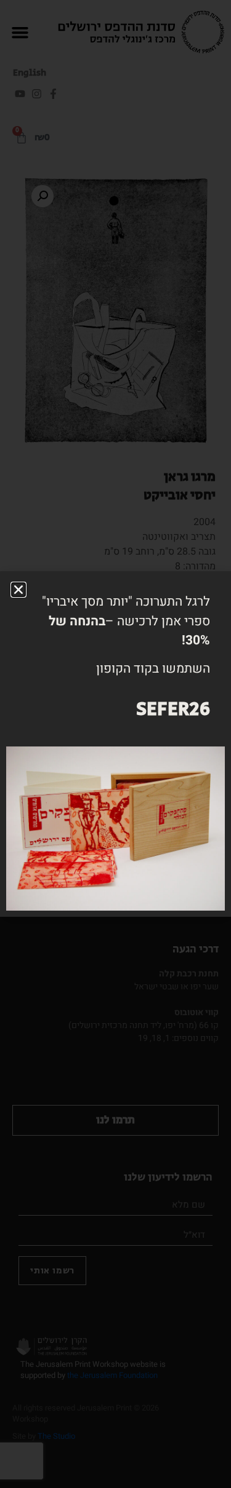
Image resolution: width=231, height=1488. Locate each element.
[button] (18, 590)
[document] (115, 744)
